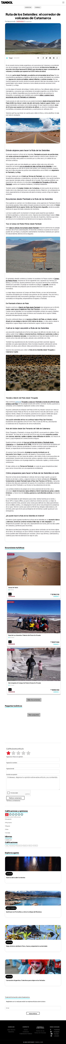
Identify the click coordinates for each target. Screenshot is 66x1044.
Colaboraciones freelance (25, 1033)
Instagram (56, 1031)
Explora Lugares (12, 853)
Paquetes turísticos (13, 706)
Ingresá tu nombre (11, 762)
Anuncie (26, 1029)
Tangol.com (39, 1042)
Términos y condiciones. (13, 800)
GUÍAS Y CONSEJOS (11, 908)
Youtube (56, 1033)
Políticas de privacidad (40, 1032)
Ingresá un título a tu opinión (14, 757)
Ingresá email (10, 768)
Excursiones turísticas (14, 548)
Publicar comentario (15, 798)
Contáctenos (26, 1031)
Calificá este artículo (15, 749)
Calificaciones (11, 842)
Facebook (56, 1029)
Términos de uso (40, 1030)
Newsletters (11, 1031)
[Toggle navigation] (63, 2)
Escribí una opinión (11, 774)
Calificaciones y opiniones (16, 811)
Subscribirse (33, 1013)
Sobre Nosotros (11, 1029)
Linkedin (56, 1036)
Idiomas (8, 836)
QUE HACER (9, 873)
